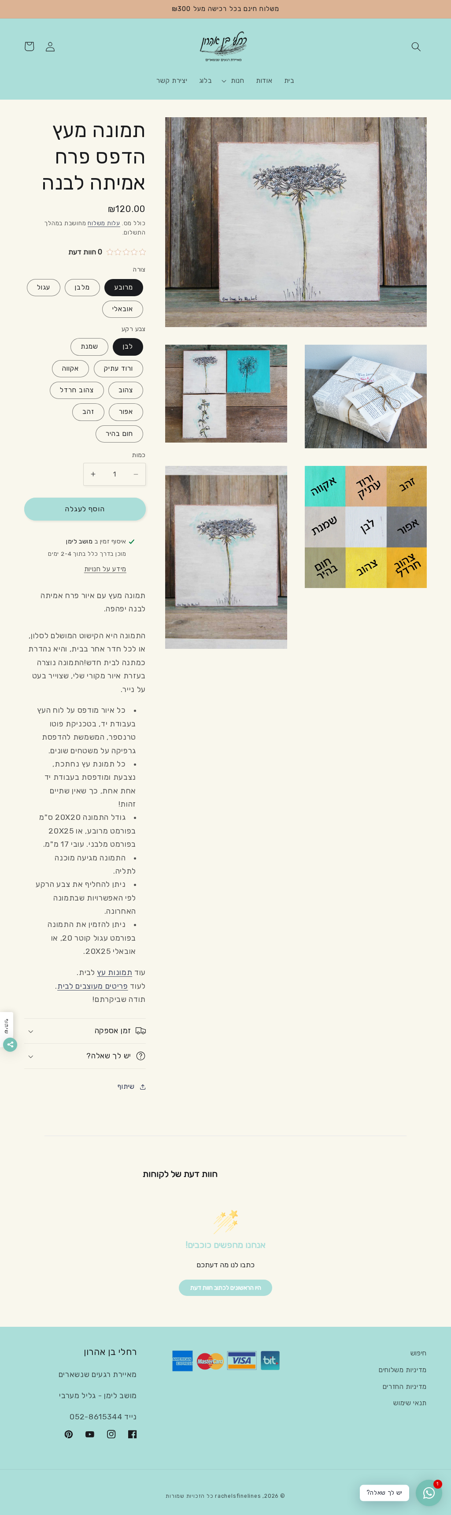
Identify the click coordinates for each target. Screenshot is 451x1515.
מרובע (124, 287)
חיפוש (418, 1353)
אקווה (70, 368)
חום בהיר (119, 434)
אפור (126, 412)
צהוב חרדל (77, 390)
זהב (88, 412)
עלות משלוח (104, 223)
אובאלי (122, 309)
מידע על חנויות (105, 569)
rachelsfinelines (238, 1496)
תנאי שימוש (410, 1403)
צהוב (125, 390)
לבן (128, 346)
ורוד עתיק (118, 368)
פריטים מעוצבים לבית (92, 986)
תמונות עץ (114, 972)
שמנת (89, 346)
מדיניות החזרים (405, 1387)
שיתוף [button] (126, 1087)
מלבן (82, 287)
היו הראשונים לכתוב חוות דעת (225, 1288)
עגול (43, 287)
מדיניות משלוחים (403, 1370)
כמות (139, 455)
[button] (416, 46)
